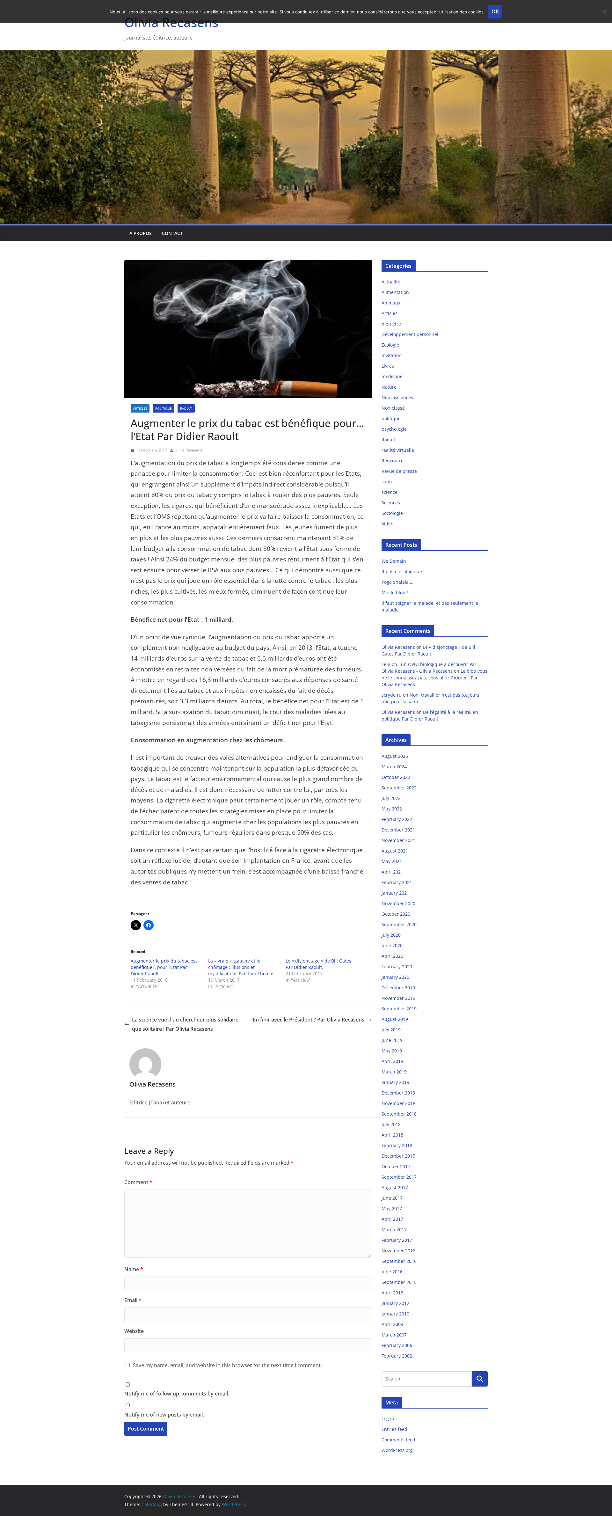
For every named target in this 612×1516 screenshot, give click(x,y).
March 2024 (394, 767)
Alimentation (395, 292)
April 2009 (392, 1324)
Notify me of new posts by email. (164, 1414)
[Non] (604, 11)
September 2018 (399, 1114)
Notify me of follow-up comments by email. (176, 1393)
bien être (391, 324)
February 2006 (397, 1345)
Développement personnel (410, 334)
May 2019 (392, 1051)
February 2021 (397, 882)
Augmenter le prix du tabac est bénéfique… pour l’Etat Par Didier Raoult (164, 967)
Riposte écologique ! (403, 571)
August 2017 (395, 1187)
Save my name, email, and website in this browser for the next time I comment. (227, 1365)
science (389, 492)
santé (387, 482)
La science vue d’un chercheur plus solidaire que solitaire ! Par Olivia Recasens (185, 1024)
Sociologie (392, 513)
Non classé (393, 408)
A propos (140, 233)
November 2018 (398, 1103)
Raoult (186, 408)
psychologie (394, 429)
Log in (388, 1419)
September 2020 (399, 924)
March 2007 (394, 1335)
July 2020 (391, 935)
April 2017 (392, 1219)
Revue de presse (399, 471)
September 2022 (399, 788)
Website (134, 1331)
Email (133, 1300)
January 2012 (395, 1303)
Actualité (391, 282)
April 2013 (392, 1293)
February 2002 (397, 1356)
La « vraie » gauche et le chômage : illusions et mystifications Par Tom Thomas (241, 967)
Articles (140, 408)
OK (495, 11)
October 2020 (396, 914)
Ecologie (390, 345)
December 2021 (398, 830)
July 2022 (391, 798)
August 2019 (395, 1019)
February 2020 (397, 966)
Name (133, 1269)
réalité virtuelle (398, 450)
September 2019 (399, 1009)
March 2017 (394, 1230)
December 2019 (398, 988)
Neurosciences (397, 397)
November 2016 (398, 1251)
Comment (138, 1182)
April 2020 (392, 956)
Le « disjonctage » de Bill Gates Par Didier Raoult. (318, 964)
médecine (392, 376)
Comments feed (398, 1440)
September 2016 (399, 1261)
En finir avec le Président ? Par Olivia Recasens (308, 1019)
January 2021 (395, 893)
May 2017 (392, 1208)
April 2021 (392, 872)
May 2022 (392, 809)
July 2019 (391, 1030)
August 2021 (395, 851)
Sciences (391, 503)
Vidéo (387, 524)
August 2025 (395, 756)
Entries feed (394, 1429)
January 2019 (395, 1082)
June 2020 (392, 945)
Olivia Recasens (188, 450)
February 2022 (397, 819)
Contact (172, 233)
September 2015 (399, 1282)
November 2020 (398, 903)
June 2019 (392, 1040)
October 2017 (396, 1166)
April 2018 (392, 1135)
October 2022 (396, 777)
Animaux (391, 303)
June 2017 (392, 1198)
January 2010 (395, 1314)
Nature (389, 387)
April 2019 (392, 1061)
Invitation (392, 355)
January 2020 (395, 977)
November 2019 (398, 998)
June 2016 (392, 1272)
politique (163, 408)
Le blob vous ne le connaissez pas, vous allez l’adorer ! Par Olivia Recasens (434, 677)
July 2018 (391, 1124)
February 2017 (397, 1240)
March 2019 (394, 1072)
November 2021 (398, 840)
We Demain (394, 561)
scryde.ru (392, 695)
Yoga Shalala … (397, 582)
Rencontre (393, 461)
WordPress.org (397, 1450)
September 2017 (399, 1177)
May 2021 (392, 861)
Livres (388, 366)
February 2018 (397, 1145)
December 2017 (398, 1156)
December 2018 (398, 1093)
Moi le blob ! (395, 593)
